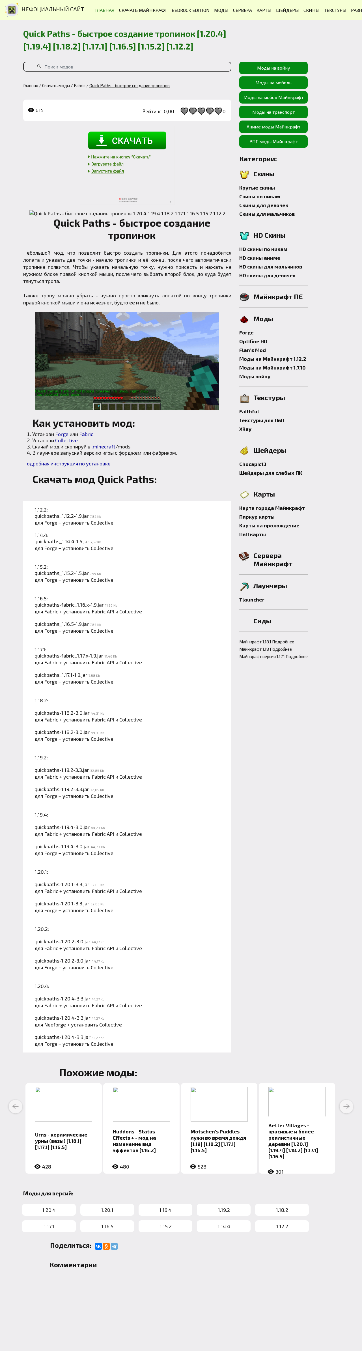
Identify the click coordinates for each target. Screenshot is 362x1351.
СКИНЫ (311, 10)
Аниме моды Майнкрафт (273, 126)
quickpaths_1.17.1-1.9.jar (61, 675)
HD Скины (269, 235)
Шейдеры (269, 450)
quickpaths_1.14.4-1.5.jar (62, 541)
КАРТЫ (264, 10)
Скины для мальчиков (267, 214)
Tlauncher (251, 599)
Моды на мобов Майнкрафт (273, 97)
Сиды (262, 621)
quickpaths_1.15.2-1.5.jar (62, 573)
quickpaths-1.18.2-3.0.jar (62, 713)
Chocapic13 (252, 464)
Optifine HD (253, 341)
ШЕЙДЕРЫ (287, 10)
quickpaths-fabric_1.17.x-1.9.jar (69, 655)
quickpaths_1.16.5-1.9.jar (62, 624)
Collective (66, 440)
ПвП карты (252, 534)
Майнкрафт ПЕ (278, 296)
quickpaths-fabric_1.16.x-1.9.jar (69, 605)
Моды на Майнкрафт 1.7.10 (272, 367)
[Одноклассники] (106, 1246)
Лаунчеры (270, 585)
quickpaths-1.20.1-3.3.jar (62, 884)
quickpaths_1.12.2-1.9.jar (62, 516)
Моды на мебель (273, 82)
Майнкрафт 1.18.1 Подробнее (266, 641)
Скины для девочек (263, 205)
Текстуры (269, 397)
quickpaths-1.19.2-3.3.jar (62, 770)
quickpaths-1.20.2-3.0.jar (62, 941)
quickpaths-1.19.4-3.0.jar (62, 827)
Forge (61, 434)
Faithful (249, 411)
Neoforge (55, 1024)
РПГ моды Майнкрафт (273, 141)
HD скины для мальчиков (270, 266)
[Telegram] (114, 1246)
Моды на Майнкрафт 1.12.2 (272, 359)
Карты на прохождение (269, 525)
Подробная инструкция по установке (67, 463)
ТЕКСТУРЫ (335, 10)
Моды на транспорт (273, 112)
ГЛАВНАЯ (104, 10)
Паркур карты (257, 517)
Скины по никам (259, 196)
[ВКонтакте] (98, 1246)
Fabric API (103, 611)
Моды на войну (273, 67)
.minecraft (103, 446)
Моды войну (254, 376)
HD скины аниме (259, 258)
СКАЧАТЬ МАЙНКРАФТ (143, 10)
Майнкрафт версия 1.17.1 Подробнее (273, 656)
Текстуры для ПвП (261, 420)
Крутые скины (257, 187)
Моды (263, 318)
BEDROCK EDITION (191, 10)
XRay (245, 429)
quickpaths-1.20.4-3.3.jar (62, 998)
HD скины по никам (263, 249)
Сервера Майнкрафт (272, 559)
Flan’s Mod (252, 350)
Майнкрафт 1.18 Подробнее (265, 649)
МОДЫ (221, 10)
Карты (264, 494)
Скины (263, 173)
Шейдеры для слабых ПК (270, 473)
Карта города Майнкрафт (272, 508)
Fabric (86, 434)
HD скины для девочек (267, 275)
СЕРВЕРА (242, 10)
